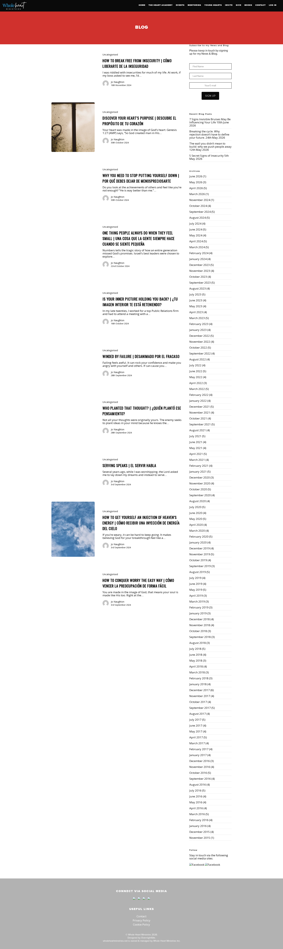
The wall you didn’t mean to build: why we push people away (210, 145)
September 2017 (200, 708)
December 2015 (199, 832)
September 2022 (200, 353)
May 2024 (195, 235)
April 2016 (196, 808)
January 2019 (198, 613)
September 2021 (200, 424)
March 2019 (197, 601)
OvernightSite (148, 937)
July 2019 (195, 578)
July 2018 (195, 649)
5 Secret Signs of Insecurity (206, 155)
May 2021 (195, 448)
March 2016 (197, 814)
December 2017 (199, 690)
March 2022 (197, 389)
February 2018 (198, 678)
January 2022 (198, 401)
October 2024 (198, 206)
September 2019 (200, 566)
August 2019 (197, 572)
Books (248, 5)
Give (238, 5)
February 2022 (198, 395)
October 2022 (198, 347)
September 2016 (200, 779)
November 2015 (199, 838)
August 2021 (197, 430)
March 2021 (197, 460)
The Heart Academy (161, 5)
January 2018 (198, 684)
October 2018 (198, 631)
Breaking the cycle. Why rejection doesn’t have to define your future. (209, 134)
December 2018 (199, 619)
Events (180, 5)
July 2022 (195, 365)
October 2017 (198, 702)
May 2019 (195, 590)
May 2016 (195, 802)
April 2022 (196, 383)
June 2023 (195, 300)
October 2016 (198, 773)
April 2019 (196, 595)
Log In (272, 5)
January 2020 (198, 542)
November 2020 (199, 483)
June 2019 (195, 584)
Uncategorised (110, 54)
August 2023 (197, 288)
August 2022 (197, 359)
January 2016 (198, 826)
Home (142, 5)
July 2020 (195, 507)
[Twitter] (139, 901)
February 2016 (198, 820)
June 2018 (195, 655)
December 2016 (199, 761)
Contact (260, 5)
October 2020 (198, 489)
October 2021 (198, 418)
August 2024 (197, 217)
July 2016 (195, 790)
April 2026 (196, 188)
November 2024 (199, 200)
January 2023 (198, 330)
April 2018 (196, 666)
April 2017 (196, 737)
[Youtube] (144, 901)
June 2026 (195, 176)
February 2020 (198, 536)
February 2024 (198, 253)
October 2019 (198, 560)
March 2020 (197, 530)
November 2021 (199, 412)
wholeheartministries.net (115, 940)
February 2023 (198, 324)
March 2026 (197, 194)
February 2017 (198, 749)
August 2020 (197, 501)
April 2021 (196, 454)
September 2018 (200, 637)
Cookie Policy (141, 924)
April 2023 (196, 312)
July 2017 (195, 719)
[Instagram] (148, 901)
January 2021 (198, 471)
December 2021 (199, 406)
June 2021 (195, 442)
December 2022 (199, 336)
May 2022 (195, 377)
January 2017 (198, 755)
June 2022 (195, 371)
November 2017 (199, 696)
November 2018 (199, 625)
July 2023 (195, 294)
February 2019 (198, 607)
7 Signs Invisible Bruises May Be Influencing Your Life (210, 120)
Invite (229, 5)
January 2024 (198, 259)
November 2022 (199, 342)
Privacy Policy (141, 920)
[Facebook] (134, 901)
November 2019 (199, 554)
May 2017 (195, 731)
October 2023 (198, 277)
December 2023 (199, 265)
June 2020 (195, 513)
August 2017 (197, 714)
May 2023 (195, 306)
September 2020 (200, 495)
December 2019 (199, 548)
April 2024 (196, 241)
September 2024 (200, 212)
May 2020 (195, 519)
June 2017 (195, 725)
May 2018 (195, 660)
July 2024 (195, 223)
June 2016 (195, 796)
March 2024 (197, 247)
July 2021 (195, 436)
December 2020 (199, 477)
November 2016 (199, 767)
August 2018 (197, 643)
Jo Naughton (117, 81)
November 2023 (199, 271)
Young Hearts (213, 5)
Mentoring (194, 5)
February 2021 (198, 466)
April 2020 (196, 525)
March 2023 (197, 318)
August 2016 (197, 784)
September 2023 (200, 282)
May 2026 (195, 182)
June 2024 (195, 229)
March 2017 (197, 743)
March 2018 (197, 672)
